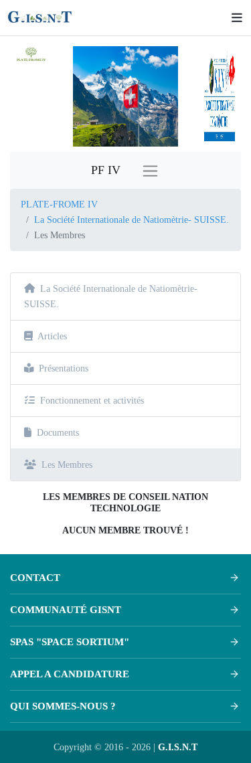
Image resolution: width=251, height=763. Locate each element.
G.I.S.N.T (177, 747)
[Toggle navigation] (233, 18)
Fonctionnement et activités (92, 400)
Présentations (63, 368)
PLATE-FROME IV (59, 204)
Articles (52, 336)
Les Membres (66, 464)
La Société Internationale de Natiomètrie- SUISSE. (131, 219)
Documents (58, 432)
